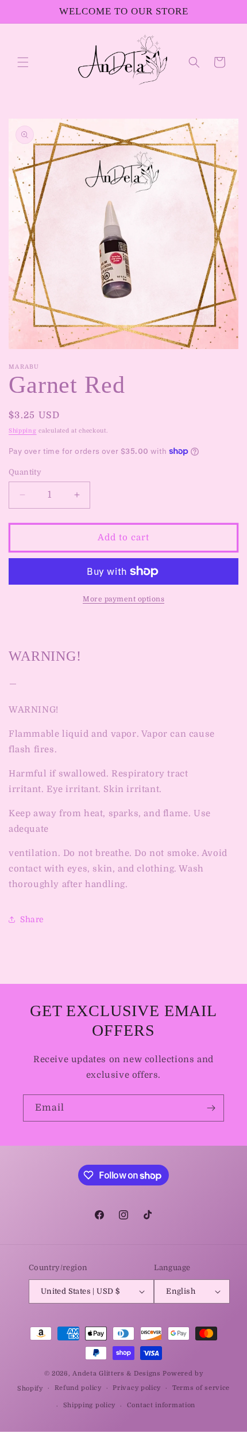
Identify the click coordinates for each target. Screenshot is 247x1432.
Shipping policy (89, 1405)
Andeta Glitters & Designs (116, 1373)
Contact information (161, 1405)
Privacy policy (137, 1388)
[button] (23, 62)
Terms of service (201, 1388)
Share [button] (32, 919)
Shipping (23, 430)
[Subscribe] (210, 1108)
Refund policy (78, 1388)
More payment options (123, 599)
